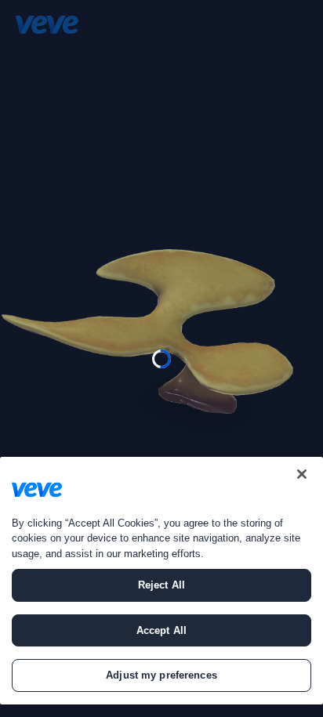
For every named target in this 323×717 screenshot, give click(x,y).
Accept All (161, 630)
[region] (161, 580)
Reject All (161, 585)
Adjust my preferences (161, 675)
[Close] (302, 474)
